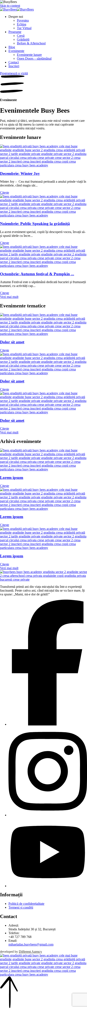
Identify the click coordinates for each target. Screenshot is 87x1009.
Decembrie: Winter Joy (20, 173)
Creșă (20, 35)
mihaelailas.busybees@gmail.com (30, 944)
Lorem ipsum (11, 477)
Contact (13, 62)
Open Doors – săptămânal (34, 58)
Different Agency (30, 951)
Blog (11, 47)
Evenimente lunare (29, 54)
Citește (4, 192)
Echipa (21, 24)
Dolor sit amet (12, 342)
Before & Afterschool (31, 43)
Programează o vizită (14, 73)
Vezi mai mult (9, 297)
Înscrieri (13, 66)
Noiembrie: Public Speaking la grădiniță (35, 223)
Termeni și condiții (20, 907)
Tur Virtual (24, 28)
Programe (14, 32)
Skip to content (10, 5)
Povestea (23, 20)
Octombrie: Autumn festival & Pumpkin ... (37, 274)
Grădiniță (23, 39)
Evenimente (16, 51)
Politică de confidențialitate (26, 903)
